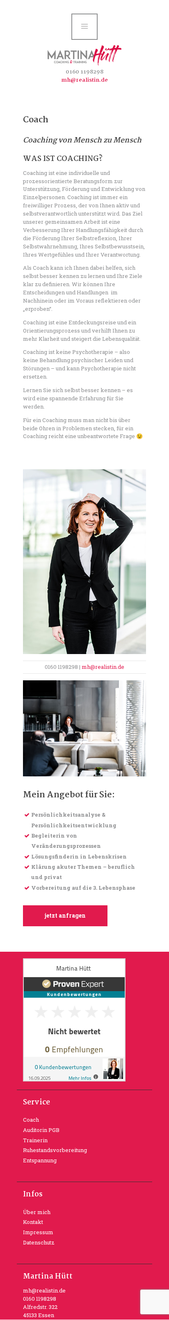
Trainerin (35, 1140)
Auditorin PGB (41, 1130)
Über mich (36, 1212)
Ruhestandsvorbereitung (55, 1150)
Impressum (38, 1232)
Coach (31, 1119)
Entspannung (40, 1160)
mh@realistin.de (84, 80)
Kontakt (33, 1222)
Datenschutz (39, 1242)
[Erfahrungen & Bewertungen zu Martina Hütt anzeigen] (74, 962)
